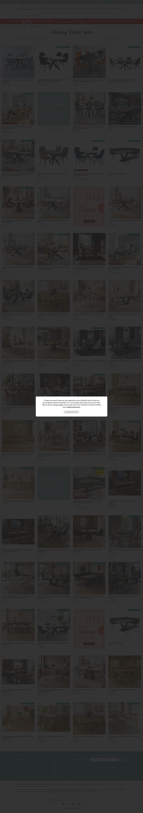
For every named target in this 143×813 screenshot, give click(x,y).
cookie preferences (73, 407)
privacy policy (58, 405)
